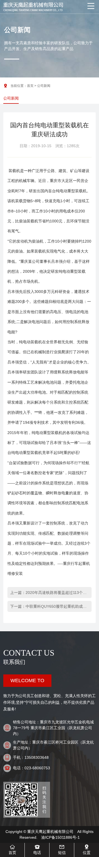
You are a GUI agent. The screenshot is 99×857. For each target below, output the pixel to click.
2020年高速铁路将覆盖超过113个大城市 (57, 592)
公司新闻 (11, 98)
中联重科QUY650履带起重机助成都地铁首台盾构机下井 (57, 606)
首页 (30, 86)
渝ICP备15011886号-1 (60, 837)
